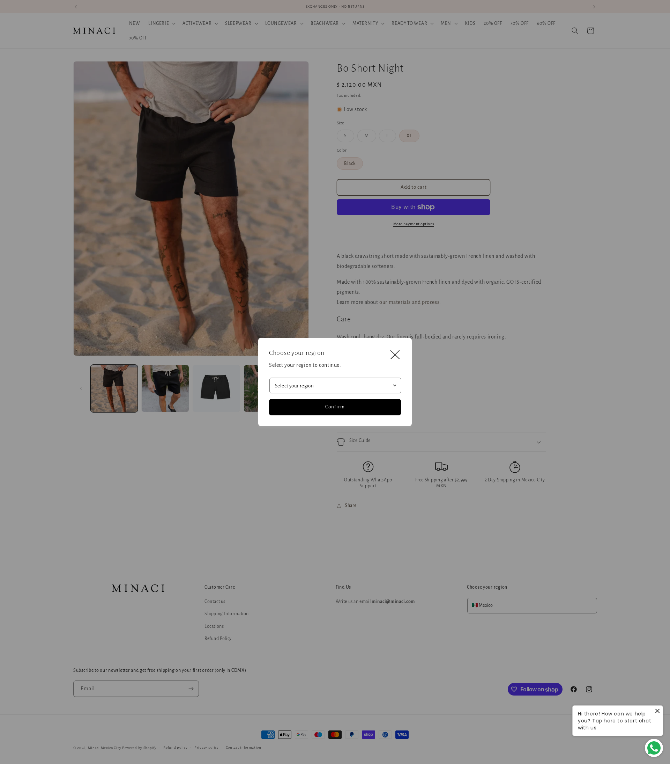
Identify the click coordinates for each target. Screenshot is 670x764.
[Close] (395, 354)
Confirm (335, 406)
